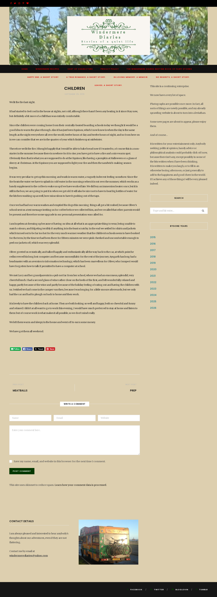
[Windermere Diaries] (108, 36)
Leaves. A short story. (108, 85)
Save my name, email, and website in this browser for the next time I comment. (59, 461)
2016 (153, 243)
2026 (153, 308)
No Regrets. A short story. (173, 77)
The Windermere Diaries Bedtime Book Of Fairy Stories (159, 69)
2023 (153, 288)
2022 (153, 282)
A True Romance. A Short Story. (86, 77)
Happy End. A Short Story (43, 77)
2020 (153, 269)
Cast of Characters (80, 69)
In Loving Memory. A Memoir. (131, 77)
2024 (153, 295)
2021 (153, 276)
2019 (153, 263)
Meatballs (20, 390)
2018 (153, 256)
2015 (153, 237)
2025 (153, 301)
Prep (133, 390)
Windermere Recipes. (48, 69)
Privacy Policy (110, 69)
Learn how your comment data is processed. (81, 484)
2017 (153, 250)
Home (25, 69)
